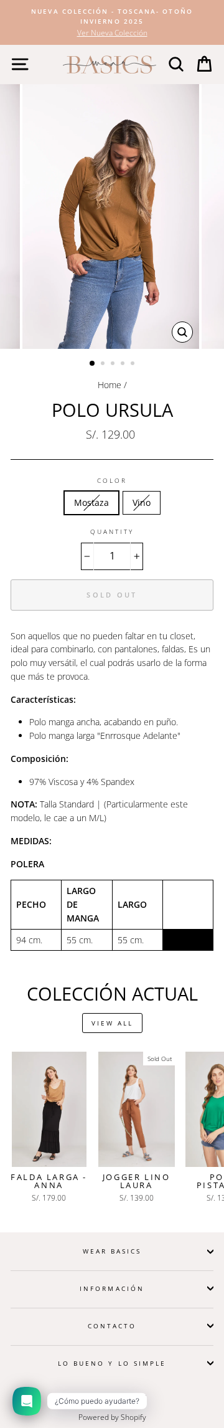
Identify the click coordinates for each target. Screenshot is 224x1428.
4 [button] (124, 364)
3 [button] (114, 364)
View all (112, 1023)
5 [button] (134, 364)
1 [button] (93, 364)
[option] (112, 22)
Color (112, 480)
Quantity (112, 531)
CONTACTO (112, 1325)
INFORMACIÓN (112, 1288)
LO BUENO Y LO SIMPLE (112, 1363)
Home (109, 385)
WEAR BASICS (112, 1251)
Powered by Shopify (112, 1417)
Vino (142, 502)
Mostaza (91, 502)
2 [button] (104, 364)
